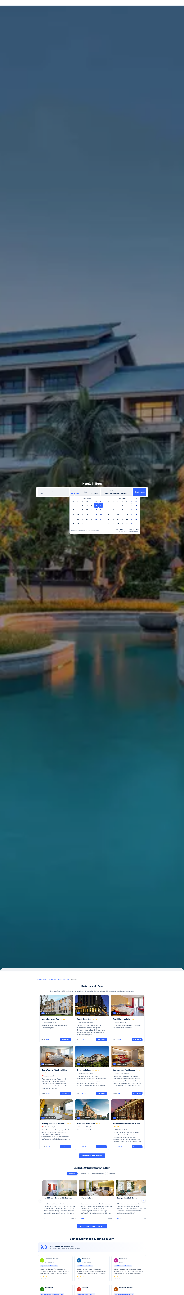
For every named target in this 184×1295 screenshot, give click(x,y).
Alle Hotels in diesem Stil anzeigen (92, 1226)
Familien (83, 1173)
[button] (165, 3)
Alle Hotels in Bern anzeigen (92, 1155)
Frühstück (72, 1173)
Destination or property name (48, 491)
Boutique (112, 1173)
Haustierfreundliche (98, 1173)
